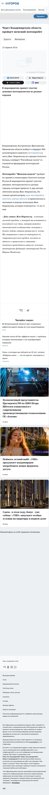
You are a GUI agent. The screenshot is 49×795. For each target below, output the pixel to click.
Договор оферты (8, 705)
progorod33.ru (33, 742)
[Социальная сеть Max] (36, 82)
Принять (40, 16)
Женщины (20, 39)
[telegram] (28, 310)
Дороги (7, 39)
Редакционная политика (11, 684)
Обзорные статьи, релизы (11, 692)
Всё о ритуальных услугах (11, 10)
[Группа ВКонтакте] (13, 78)
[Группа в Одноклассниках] (8, 667)
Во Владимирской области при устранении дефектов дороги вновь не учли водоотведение (23, 327)
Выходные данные (9, 675)
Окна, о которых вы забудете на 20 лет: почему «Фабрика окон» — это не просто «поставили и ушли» (23, 356)
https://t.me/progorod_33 (11, 759)
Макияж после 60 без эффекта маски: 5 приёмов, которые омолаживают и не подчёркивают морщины (24, 340)
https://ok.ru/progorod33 (29, 757)
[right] (46, 10)
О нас (4, 680)
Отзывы (5, 701)
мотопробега (35, 152)
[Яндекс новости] (36, 78)
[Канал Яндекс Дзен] (13, 82)
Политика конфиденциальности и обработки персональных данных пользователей (23, 715)
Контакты (6, 697)
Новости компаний (9, 709)
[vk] (21, 310)
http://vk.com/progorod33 (11, 757)
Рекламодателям (29, 10)
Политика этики (8, 688)
